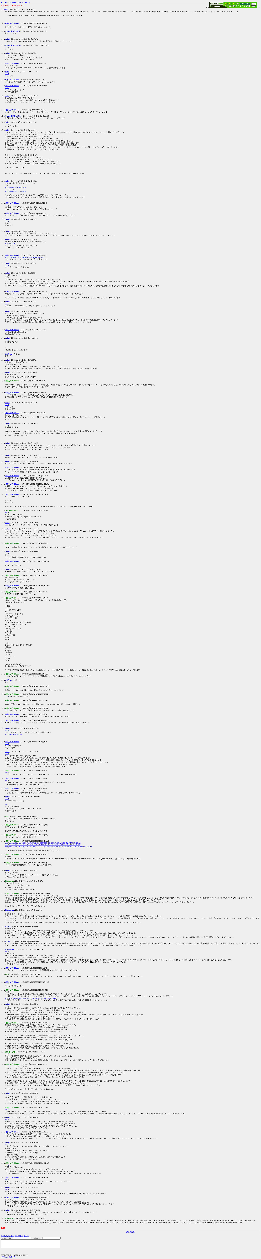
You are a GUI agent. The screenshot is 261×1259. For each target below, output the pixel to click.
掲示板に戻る (6, 1236)
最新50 (27, 2)
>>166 (7, 744)
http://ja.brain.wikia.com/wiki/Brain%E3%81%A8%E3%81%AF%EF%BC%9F (31, 998)
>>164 (7, 730)
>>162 (7, 710)
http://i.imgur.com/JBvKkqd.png (15, 187)
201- (23, 2)
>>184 (7, 951)
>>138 (7, 425)
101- (19, 2)
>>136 (7, 405)
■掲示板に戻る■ (7, 2)
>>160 (7, 696)
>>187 (7, 984)
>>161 (7, 702)
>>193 (7, 1095)
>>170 (7, 799)
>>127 (7, 304)
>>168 (7, 772)
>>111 (7, 88)
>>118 (7, 205)
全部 (14, 2)
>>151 (7, 563)
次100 (21, 1236)
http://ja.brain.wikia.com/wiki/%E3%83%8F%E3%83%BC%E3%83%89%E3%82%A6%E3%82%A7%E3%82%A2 (43, 843)
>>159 (7, 688)
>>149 (7, 545)
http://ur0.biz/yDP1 (11, 243)
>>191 (7, 1054)
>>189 (7, 1006)
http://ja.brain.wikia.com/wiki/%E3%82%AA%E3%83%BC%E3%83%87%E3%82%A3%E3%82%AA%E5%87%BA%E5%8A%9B (48, 847)
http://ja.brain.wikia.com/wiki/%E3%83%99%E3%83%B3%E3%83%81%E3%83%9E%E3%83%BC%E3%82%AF (42, 845)
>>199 (7, 1179)
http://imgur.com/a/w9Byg (13, 734)
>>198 (7, 1165)
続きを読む (130, 1232)
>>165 (7, 754)
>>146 (7, 512)
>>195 (7, 1119)
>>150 (7, 553)
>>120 (7, 221)
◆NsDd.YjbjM (13, 31)
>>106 (7, 47)
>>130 (7, 340)
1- (17, 2)
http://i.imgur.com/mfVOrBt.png (15, 191)
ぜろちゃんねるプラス (9, 1257)
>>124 (7, 265)
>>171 (7, 804)
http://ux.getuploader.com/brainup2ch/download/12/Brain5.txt (25, 257)
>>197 (7, 1144)
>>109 (7, 74)
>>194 (7, 1109)
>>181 (7, 912)
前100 (17, 1236)
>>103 (7, 25)
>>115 (7, 124)
